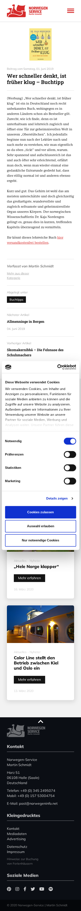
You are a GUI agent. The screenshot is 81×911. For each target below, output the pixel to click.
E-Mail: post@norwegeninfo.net (32, 803)
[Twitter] (33, 889)
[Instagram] (17, 889)
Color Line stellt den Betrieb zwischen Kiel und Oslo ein (36, 663)
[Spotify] (51, 889)
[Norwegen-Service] (28, 10)
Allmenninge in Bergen (25, 321)
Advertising (16, 839)
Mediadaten (17, 834)
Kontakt (13, 828)
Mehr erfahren (29, 578)
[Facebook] (25, 889)
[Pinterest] (9, 889)
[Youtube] (41, 889)
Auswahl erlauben (40, 526)
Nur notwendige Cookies (40, 540)
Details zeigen (57, 498)
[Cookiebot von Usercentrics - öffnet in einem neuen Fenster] (57, 367)
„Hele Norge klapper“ (36, 566)
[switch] (70, 454)
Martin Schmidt (41, 266)
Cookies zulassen (40, 512)
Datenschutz (17, 846)
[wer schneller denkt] (40, 44)
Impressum (16, 852)
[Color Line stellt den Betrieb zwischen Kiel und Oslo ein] (40, 624)
